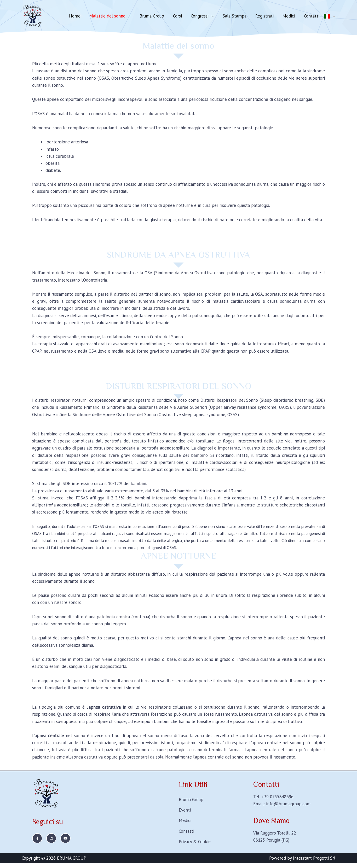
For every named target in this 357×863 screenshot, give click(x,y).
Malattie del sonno (107, 16)
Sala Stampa (234, 16)
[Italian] (329, 16)
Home (74, 16)
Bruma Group (152, 16)
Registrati (264, 16)
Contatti (311, 16)
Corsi (177, 16)
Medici (289, 16)
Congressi (200, 16)
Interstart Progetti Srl (314, 858)
